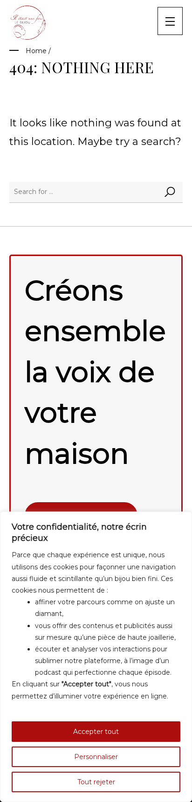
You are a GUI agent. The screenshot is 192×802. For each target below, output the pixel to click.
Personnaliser (96, 757)
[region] (96, 657)
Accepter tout (96, 731)
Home (36, 51)
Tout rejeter (96, 782)
